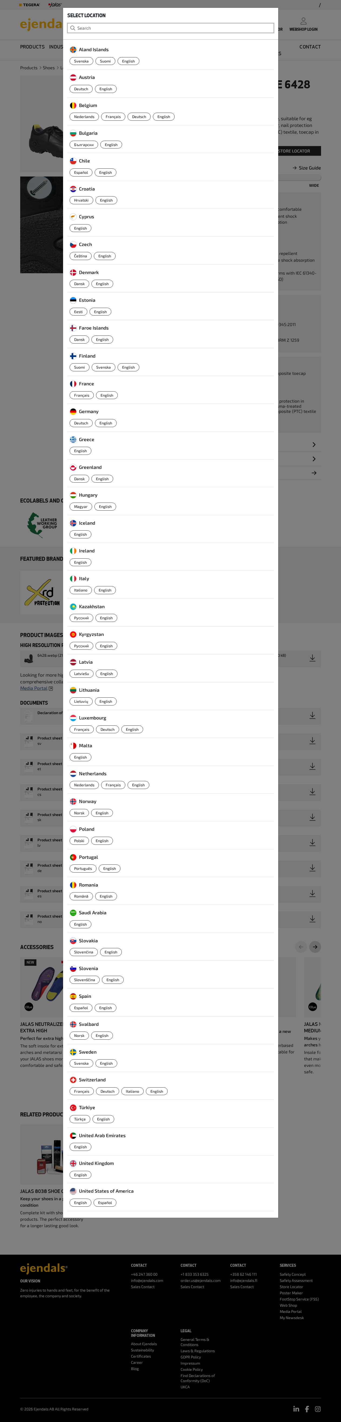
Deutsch (81, 89)
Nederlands (84, 116)
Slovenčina (83, 952)
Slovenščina (84, 979)
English (128, 61)
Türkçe (80, 1119)
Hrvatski (81, 200)
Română (81, 896)
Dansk (79, 283)
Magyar (81, 506)
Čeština (80, 256)
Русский (81, 617)
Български (84, 144)
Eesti (78, 311)
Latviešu (81, 673)
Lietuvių (81, 701)
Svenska (81, 61)
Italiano (80, 590)
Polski (79, 840)
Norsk (79, 813)
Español (81, 172)
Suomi (105, 61)
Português (83, 868)
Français (113, 116)
